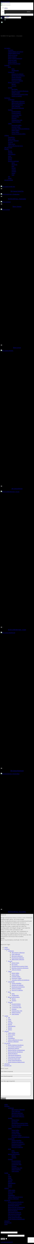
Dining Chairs (15, 963)
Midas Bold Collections (18, 103)
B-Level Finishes (16, 111)
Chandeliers (11, 137)
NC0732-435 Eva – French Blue (17, 912)
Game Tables (15, 132)
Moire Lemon (17, 347)
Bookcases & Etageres (18, 75)
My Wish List (7, 1065)
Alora (13, 163)
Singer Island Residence (14, 1060)
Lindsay (14, 170)
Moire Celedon (17, 206)
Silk (9, 176)
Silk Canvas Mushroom (17, 771)
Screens (14, 86)
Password (4, 1235)
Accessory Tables (16, 125)
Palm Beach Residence (14, 1055)
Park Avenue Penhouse (14, 1057)
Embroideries (11, 154)
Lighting (6, 135)
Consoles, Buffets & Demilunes (20, 128)
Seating (10, 87)
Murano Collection (13, 140)
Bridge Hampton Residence (15, 1045)
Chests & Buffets (16, 77)
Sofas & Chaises (16, 969)
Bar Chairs (15, 89)
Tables (10, 123)
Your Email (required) (6, 1076)
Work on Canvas (12, 55)
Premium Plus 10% (17, 120)
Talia (13, 175)
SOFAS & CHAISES (17, 96)
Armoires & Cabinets (17, 74)
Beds (9, 67)
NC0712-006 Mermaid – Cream (17, 630)
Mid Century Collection (18, 101)
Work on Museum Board (15, 58)
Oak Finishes (15, 116)
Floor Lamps (11, 139)
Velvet (9, 178)
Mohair (10, 158)
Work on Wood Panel (14, 63)
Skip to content (5, 1)
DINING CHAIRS (16, 92)
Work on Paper (12, 60)
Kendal (14, 168)
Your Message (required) (8, 1081)
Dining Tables (15, 130)
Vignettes (7, 1064)
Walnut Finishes (16, 122)
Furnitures (7, 98)
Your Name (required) (7, 1071)
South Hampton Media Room (16, 1062)
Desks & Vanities (16, 79)
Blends (10, 151)
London (14, 171)
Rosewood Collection (18, 108)
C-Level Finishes (16, 113)
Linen (7, 16)
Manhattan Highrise (13, 1048)
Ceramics (10, 50)
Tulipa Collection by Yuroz (15, 146)
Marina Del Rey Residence (15, 1052)
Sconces (10, 142)
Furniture (7, 65)
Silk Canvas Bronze (17, 488)
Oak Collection (16, 106)
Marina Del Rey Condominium (16, 1050)
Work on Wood (12, 62)
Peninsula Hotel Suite (14, 1058)
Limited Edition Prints (14, 53)
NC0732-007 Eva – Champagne (17, 199)
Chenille (10, 152)
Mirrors (14, 84)
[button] (29, 12)
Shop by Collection (13, 161)
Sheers (10, 159)
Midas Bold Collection (18, 959)
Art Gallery (7, 48)
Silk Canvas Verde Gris (17, 191)
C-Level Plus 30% (16, 115)
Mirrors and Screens (14, 82)
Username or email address (9, 1231)
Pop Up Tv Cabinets (17, 81)
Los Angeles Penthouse (14, 1046)
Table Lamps (11, 144)
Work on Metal (12, 57)
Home (6, 947)
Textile (6, 1016)
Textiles (3, 16)
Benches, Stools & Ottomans (20, 91)
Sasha (13, 173)
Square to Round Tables (18, 134)
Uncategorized (8, 180)
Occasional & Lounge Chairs (20, 94)
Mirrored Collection (17, 104)
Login (2, 1239)
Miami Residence (12, 1053)
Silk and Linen (8, 147)
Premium (14, 118)
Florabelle (14, 164)
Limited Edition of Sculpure (15, 51)
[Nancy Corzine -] (5, 4)
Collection (11, 951)
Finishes (10, 110)
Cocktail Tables (16, 127)
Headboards (15, 70)
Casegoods (11, 72)
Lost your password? (7, 1242)
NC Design (7, 1043)
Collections (11, 99)
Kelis (13, 166)
